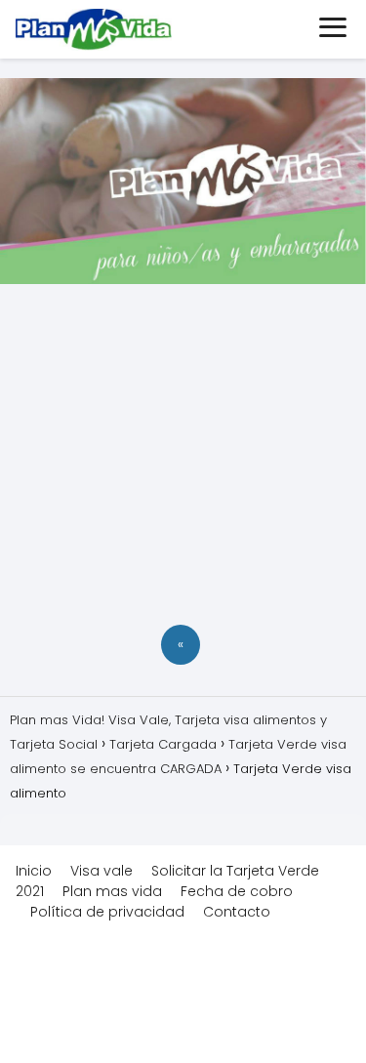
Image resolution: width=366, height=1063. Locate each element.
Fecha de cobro (237, 891)
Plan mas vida (112, 891)
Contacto (236, 911)
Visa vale (101, 870)
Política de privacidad (107, 911)
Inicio (34, 870)
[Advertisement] (183, 457)
